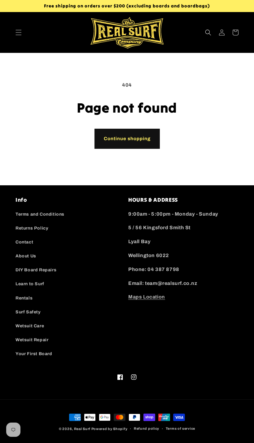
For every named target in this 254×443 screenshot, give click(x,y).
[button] (18, 32)
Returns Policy (31, 228)
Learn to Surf (29, 284)
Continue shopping (127, 138)
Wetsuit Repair (31, 340)
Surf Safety (28, 312)
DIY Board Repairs (35, 270)
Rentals (24, 298)
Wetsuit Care (29, 326)
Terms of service (180, 428)
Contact (24, 242)
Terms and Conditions (39, 214)
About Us (25, 256)
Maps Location (146, 296)
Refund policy (146, 428)
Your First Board (33, 353)
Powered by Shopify (109, 429)
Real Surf (82, 429)
